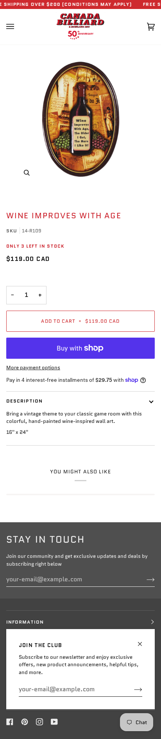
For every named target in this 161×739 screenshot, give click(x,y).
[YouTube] (54, 721)
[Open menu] (18, 27)
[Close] (143, 640)
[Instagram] (39, 721)
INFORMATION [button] (25, 622)
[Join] (132, 689)
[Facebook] (9, 721)
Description (24, 400)
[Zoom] (80, 118)
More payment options (33, 367)
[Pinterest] (24, 721)
